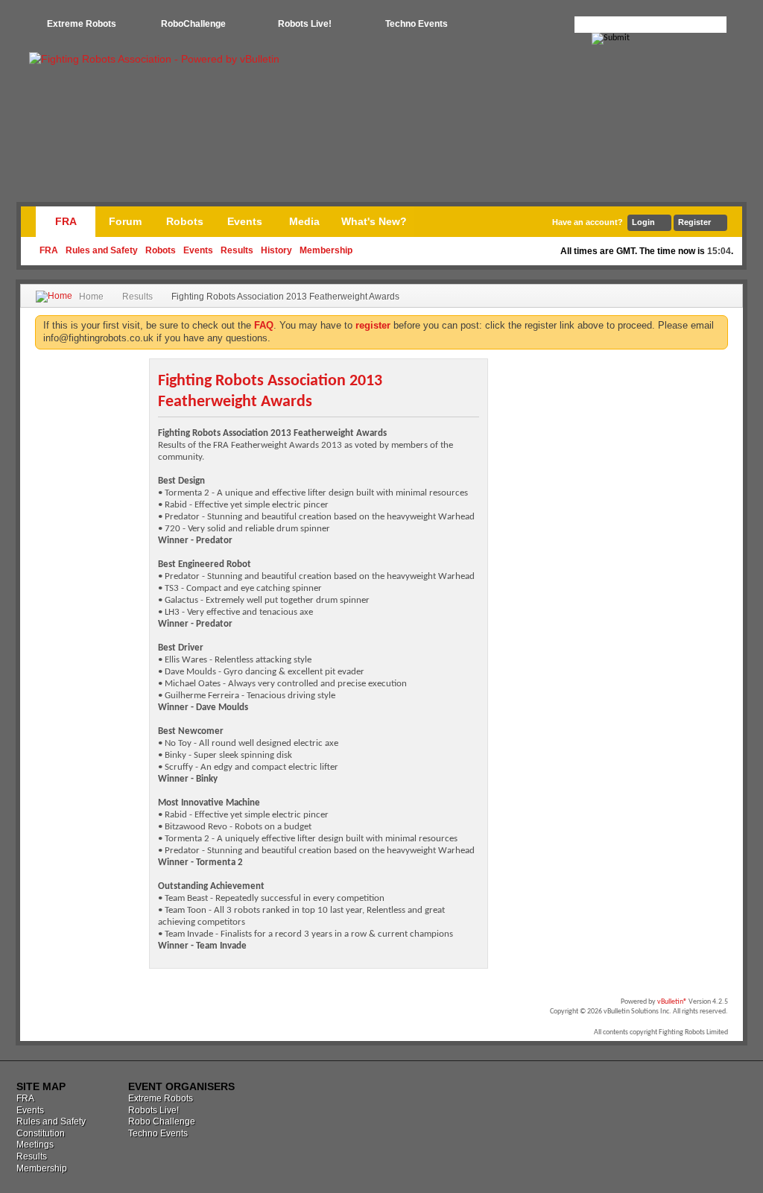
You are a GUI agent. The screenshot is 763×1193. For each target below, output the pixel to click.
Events (198, 250)
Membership (326, 250)
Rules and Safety (102, 250)
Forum (125, 221)
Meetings (35, 1144)
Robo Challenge (161, 1121)
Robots (160, 250)
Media (304, 221)
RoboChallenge (193, 24)
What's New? (374, 221)
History (276, 250)
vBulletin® (672, 1002)
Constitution (40, 1133)
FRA (66, 221)
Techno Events (416, 24)
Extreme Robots (81, 24)
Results (237, 250)
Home (91, 296)
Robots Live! (305, 24)
